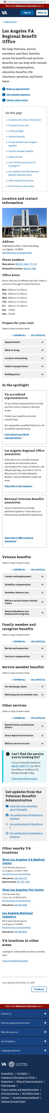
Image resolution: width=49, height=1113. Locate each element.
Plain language (8, 1085)
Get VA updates (8, 1041)
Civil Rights (22, 1073)
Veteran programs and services (15, 1022)
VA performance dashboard (26, 1097)
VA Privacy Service (10, 1093)
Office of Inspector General (29, 1081)
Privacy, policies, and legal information (20, 1089)
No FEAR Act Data (30, 1093)
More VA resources (9, 1032)
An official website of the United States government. (25, 2)
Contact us (6, 1013)
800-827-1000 (17, 766)
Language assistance (10, 1050)
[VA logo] (4, 12)
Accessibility (7, 1073)
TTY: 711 (29, 766)
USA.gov (5, 1097)
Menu (41, 12)
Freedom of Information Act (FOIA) (18, 1077)
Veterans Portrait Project (13, 1101)
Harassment (7, 1081)
